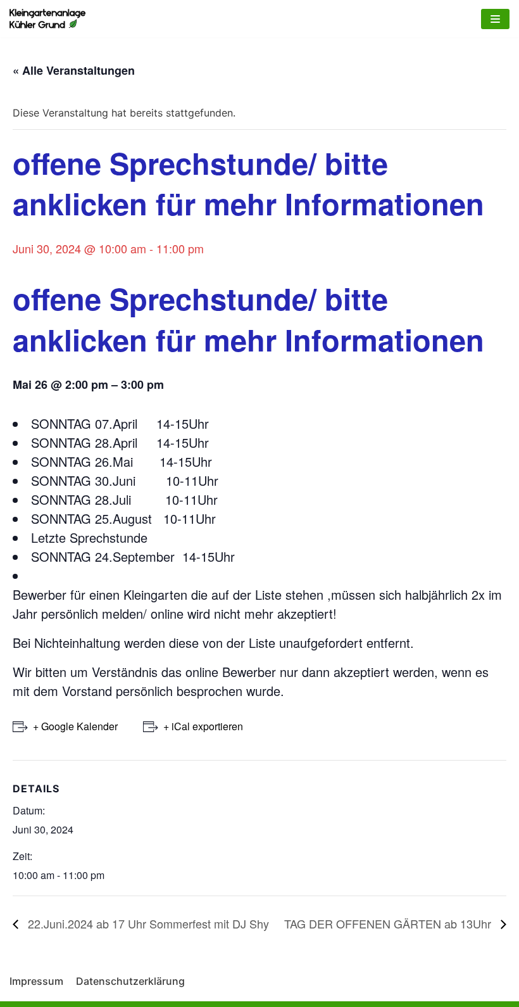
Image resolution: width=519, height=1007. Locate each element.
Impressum (36, 981)
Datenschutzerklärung (130, 981)
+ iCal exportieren (203, 726)
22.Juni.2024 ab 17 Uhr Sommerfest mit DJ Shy (147, 923)
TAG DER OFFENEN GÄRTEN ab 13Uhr (389, 923)
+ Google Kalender (75, 726)
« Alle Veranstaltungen (74, 70)
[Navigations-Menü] (495, 19)
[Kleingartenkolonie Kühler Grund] (47, 18)
